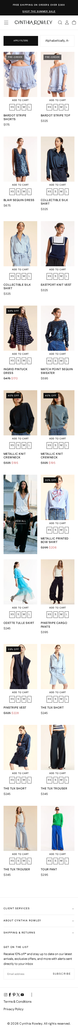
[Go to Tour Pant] (57, 828)
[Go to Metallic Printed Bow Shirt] (57, 497)
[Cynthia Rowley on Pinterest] (14, 995)
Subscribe (62, 974)
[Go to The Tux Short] (57, 666)
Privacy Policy (14, 1009)
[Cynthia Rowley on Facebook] (10, 995)
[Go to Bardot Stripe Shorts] (20, 74)
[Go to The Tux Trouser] (57, 747)
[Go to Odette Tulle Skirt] (20, 581)
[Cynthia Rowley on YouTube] (22, 995)
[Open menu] (6, 22)
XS (12, 107)
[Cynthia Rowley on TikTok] (26, 995)
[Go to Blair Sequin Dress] (20, 159)
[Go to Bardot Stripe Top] (57, 74)
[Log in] (66, 22)
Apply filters (21, 40)
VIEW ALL (20, 521)
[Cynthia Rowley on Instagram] (6, 995)
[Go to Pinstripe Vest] (20, 666)
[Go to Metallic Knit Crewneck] (20, 412)
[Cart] (74, 22)
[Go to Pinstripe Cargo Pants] (57, 581)
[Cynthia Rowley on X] (18, 995)
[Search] (60, 22)
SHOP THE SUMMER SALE (39, 11)
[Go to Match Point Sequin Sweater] (57, 328)
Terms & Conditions (17, 1001)
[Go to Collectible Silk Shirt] (57, 159)
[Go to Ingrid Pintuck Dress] (20, 328)
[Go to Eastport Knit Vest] (57, 243)
